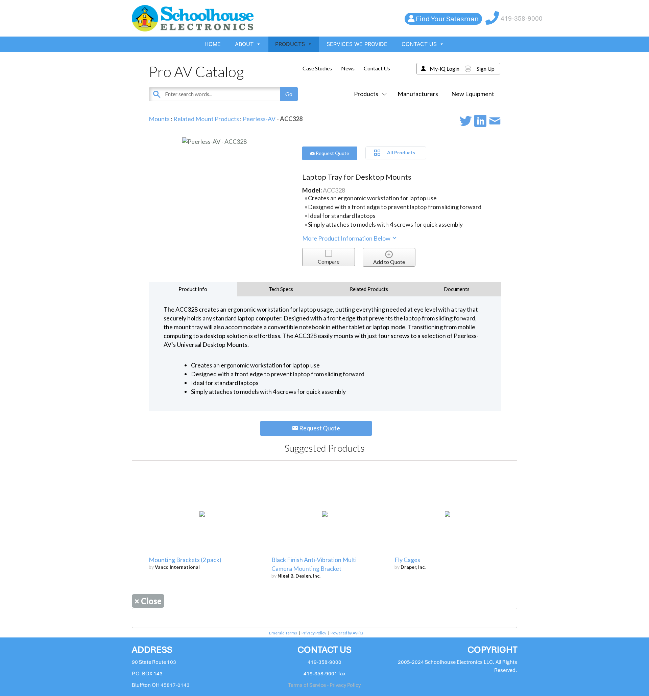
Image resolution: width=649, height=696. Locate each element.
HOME (213, 44)
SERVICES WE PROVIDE (357, 44)
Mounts (159, 118)
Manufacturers (418, 93)
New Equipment (472, 93)
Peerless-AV (259, 118)
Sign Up (486, 68)
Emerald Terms (283, 632)
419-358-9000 (522, 18)
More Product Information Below (346, 238)
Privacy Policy (314, 632)
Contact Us (377, 68)
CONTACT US (419, 44)
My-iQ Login (444, 68)
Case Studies (317, 68)
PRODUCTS (290, 44)
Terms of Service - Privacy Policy (324, 685)
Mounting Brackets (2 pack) (185, 559)
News (348, 68)
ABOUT (244, 44)
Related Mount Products (206, 118)
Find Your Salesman (447, 18)
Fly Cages (407, 559)
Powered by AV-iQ (347, 632)
